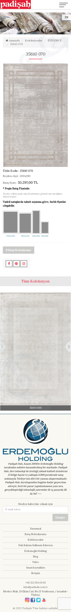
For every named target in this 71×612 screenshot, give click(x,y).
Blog (35, 556)
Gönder (60, 517)
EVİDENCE (55, 40)
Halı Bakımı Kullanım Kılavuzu (35, 545)
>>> (39, 493)
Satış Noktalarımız (19, 250)
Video (35, 562)
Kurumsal (35, 528)
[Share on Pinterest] (16, 263)
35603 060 (36, 407)
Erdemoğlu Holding (35, 551)
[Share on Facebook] (9, 263)
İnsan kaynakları (35, 567)
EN (66, 17)
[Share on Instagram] (23, 263)
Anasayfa (14, 40)
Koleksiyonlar (33, 40)
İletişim (35, 573)
